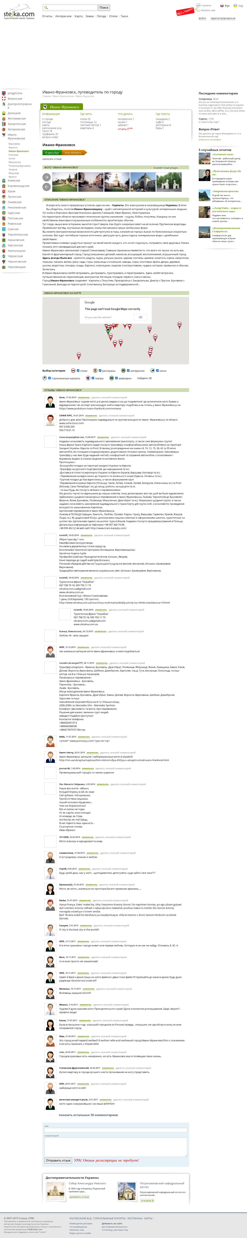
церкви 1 (123, 125)
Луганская (14, 196)
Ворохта (13, 147)
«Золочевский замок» (223, 154)
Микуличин (15, 162)
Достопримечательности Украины (72, 1178)
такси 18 (47, 131)
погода (46, 122)
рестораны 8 (163, 125)
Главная (46, 96)
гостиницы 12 (88, 122)
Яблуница (14, 173)
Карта (79, 16)
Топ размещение (78, 1226)
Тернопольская (18, 234)
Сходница (205, 99)
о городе (47, 119)
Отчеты (47, 16)
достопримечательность (115, 1226)
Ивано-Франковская (16, 136)
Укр (240, 6)
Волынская (15, 98)
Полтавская (15, 218)
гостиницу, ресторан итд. (115, 1229)
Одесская (14, 213)
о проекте (206, 5)
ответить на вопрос (210, 139)
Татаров (13, 169)
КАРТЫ (148, 1218)
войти (202, 18)
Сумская (13, 229)
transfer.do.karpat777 (71, 662)
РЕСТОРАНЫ (135, 1218)
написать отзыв (51, 159)
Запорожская (16, 129)
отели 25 (85, 119)
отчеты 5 (123, 129)
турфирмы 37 (50, 134)
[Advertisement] (123, 55)
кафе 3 (159, 122)
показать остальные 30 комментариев (88, 1115)
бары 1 (160, 128)
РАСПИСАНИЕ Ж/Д (80, 1218)
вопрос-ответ (50, 137)
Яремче (13, 176)
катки (163, 371)
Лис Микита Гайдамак (72, 784)
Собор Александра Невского (87, 1183)
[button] (155, 338)
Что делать (125, 114)
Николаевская (17, 207)
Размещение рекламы (80, 1223)
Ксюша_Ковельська (70, 631)
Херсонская (15, 245)
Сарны (203, 118)
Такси (124, 16)
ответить (84, 397)
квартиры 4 (87, 128)
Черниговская (17, 261)
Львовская (15, 202)
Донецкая (14, 113)
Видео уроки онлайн (80, 1233)
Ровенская (14, 223)
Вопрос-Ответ (209, 129)
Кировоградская (18, 186)
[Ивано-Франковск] (65, 182)
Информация (51, 114)
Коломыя (13, 154)
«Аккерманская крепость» (225, 191)
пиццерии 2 (163, 119)
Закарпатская (17, 124)
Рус (227, 6)
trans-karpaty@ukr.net (71, 437)
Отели (113, 16)
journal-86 (64, 768)
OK (140, 317)
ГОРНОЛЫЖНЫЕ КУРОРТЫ (109, 1218)
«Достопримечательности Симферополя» (226, 229)
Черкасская (15, 256)
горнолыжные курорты (66, 378)
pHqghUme (15, 93)
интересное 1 (126, 119)
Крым (11, 191)
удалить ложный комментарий (109, 397)
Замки (90, 16)
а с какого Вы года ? (209, 121)
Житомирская (17, 118)
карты (46, 125)
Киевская (14, 180)
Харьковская (16, 240)
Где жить (86, 114)
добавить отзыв (79, 1197)
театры (99, 378)
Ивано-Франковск (19, 151)
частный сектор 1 (90, 125)
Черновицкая (17, 267)
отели (83, 371)
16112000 (64, 837)
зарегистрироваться (223, 18)
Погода (101, 16)
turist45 (63, 535)
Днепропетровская (20, 105)
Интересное (63, 16)
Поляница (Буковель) (20, 165)
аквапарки (125, 378)
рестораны (108, 371)
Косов (12, 158)
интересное (137, 371)
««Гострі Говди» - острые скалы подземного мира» (226, 209)
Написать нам (208, 10)
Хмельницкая (16, 250)
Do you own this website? (98, 317)
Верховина (14, 143)
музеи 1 (122, 122)
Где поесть (163, 114)
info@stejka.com (34, 1229)
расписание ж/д (51, 128)
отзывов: (147, 1200)
